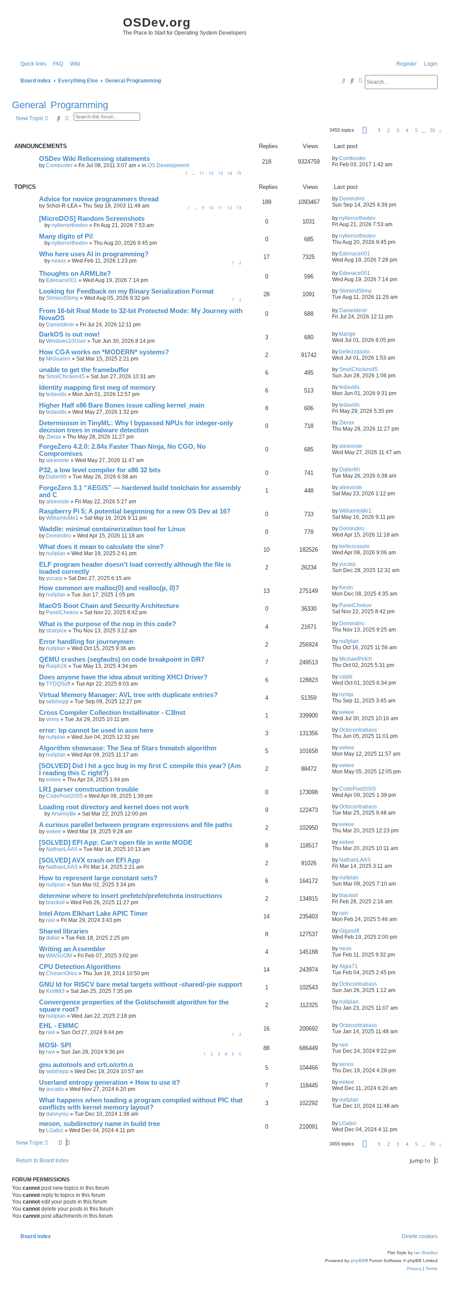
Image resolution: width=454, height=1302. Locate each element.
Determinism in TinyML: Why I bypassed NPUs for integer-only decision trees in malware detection (136, 427)
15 (239, 173)
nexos (58, 261)
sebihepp (57, 701)
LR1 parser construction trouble (88, 789)
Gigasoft (349, 931)
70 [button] (432, 130)
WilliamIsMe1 (62, 518)
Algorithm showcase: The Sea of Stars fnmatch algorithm (127, 748)
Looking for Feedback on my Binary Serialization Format (126, 291)
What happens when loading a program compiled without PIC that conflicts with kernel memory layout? (141, 1104)
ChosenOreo (61, 973)
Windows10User (66, 341)
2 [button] (388, 130)
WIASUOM (59, 956)
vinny (52, 719)
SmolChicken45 (65, 376)
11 (202, 173)
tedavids (56, 394)
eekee (346, 712)
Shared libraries (63, 931)
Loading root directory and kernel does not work (114, 807)
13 (220, 173)
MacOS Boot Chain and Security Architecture (109, 605)
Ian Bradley (426, 1252)
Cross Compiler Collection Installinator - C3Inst (112, 712)
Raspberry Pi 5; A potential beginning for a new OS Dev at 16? (135, 511)
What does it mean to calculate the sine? (101, 546)
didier (53, 938)
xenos (346, 1064)
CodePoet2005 (64, 796)
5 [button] (416, 130)
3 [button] (397, 130)
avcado (55, 1089)
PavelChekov (62, 612)
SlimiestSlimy (62, 298)
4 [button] (407, 130)
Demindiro (351, 199)
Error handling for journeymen (86, 641)
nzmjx (346, 694)
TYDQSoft (58, 684)
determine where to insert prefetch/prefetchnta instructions (130, 895)
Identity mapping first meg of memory (97, 387)
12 (211, 173)
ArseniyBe (63, 814)
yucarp (54, 578)
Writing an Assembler (72, 949)
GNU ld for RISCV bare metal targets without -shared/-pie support (140, 984)
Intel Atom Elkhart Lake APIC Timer (93, 913)
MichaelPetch (355, 659)
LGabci (54, 1130)
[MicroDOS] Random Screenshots (92, 218)
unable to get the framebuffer (84, 369)
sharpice (56, 630)
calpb (345, 677)
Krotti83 (55, 991)
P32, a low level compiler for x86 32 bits (99, 470)
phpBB (358, 1260)
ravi (50, 920)
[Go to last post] (369, 158)
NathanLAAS (62, 849)
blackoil (55, 902)
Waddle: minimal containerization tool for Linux (112, 529)
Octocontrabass (358, 730)
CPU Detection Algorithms (80, 966)
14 (229, 173)
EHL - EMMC (59, 1025)
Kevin (346, 587)
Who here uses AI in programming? (94, 254)
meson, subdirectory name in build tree (99, 1123)
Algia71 (348, 966)
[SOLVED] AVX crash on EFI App (89, 860)
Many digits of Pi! (66, 236)
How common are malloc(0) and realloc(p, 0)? (109, 588)
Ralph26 (56, 666)
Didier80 (56, 477)
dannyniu (57, 1114)
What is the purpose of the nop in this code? (107, 623)
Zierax (53, 437)
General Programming (60, 104)
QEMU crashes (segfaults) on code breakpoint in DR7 (121, 659)
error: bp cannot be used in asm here (96, 730)
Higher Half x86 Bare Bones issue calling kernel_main (121, 405)
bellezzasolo (354, 352)
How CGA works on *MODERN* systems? (104, 352)
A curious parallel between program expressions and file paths (135, 824)
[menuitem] (56, 64)
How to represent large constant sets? (98, 878)
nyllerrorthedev (69, 225)
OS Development (168, 165)
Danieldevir (60, 325)
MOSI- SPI (55, 1045)
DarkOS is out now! (69, 334)
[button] (365, 130)
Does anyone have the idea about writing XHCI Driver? (123, 677)
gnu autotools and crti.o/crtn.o (86, 1064)
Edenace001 (354, 254)
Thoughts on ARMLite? (75, 273)
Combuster (59, 165)
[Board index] (65, 31)
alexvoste (57, 460)
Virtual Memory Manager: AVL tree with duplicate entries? (128, 694)
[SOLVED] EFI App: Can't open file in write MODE (115, 842)
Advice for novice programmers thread (99, 199)
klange (347, 334)
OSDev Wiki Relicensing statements (94, 158)
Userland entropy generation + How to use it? (109, 1082)
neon (345, 948)
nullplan (56, 553)
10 (211, 208)
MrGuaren (58, 359)
